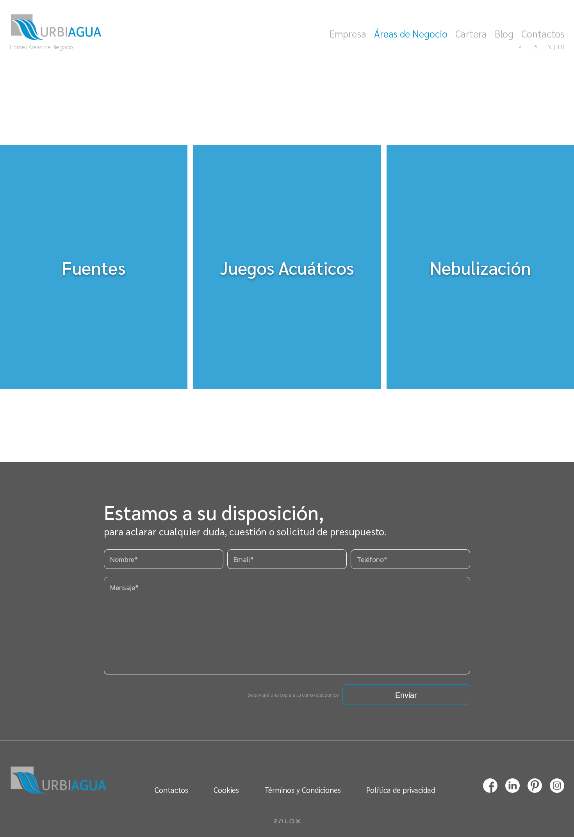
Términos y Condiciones (302, 790)
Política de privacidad (400, 790)
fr (561, 46)
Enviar (406, 695)
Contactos (542, 33)
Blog (504, 33)
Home (17, 46)
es (534, 46)
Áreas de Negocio (410, 33)
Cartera (471, 33)
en (547, 46)
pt (522, 46)
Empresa (348, 33)
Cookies (226, 790)
